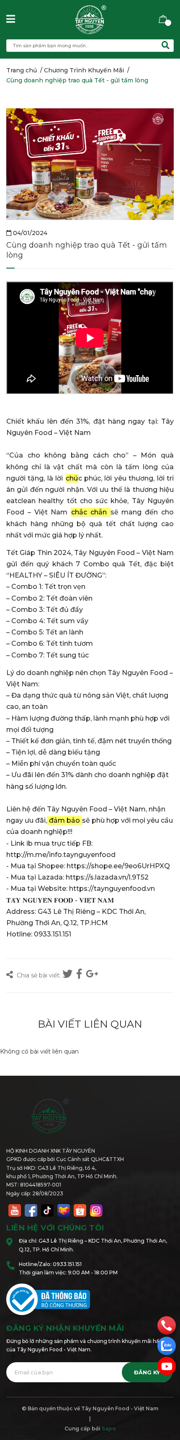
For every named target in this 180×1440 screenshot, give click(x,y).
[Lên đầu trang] (165, 1400)
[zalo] (166, 1345)
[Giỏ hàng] (163, 18)
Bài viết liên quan (90, 1024)
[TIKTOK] (47, 1210)
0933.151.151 (67, 1264)
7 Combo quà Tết (108, 564)
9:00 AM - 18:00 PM (93, 1272)
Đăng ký (147, 1372)
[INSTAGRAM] (96, 1210)
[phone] (166, 1325)
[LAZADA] (63, 1210)
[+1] (92, 974)
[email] (166, 1366)
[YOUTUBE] (14, 1210)
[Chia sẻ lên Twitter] (68, 974)
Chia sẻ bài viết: (38, 975)
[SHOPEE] (80, 1210)
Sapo (109, 1428)
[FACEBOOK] (31, 1210)
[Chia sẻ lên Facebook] (80, 974)
